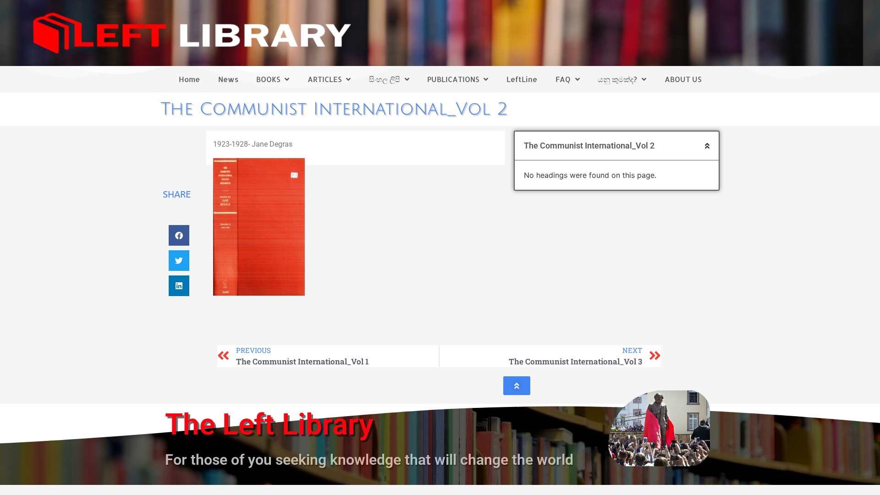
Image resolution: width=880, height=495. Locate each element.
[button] (179, 235)
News (228, 79)
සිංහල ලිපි (384, 79)
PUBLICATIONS (453, 79)
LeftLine (521, 79)
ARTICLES (324, 79)
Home (189, 79)
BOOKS (268, 79)
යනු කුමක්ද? (617, 79)
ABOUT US (683, 79)
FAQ (563, 79)
